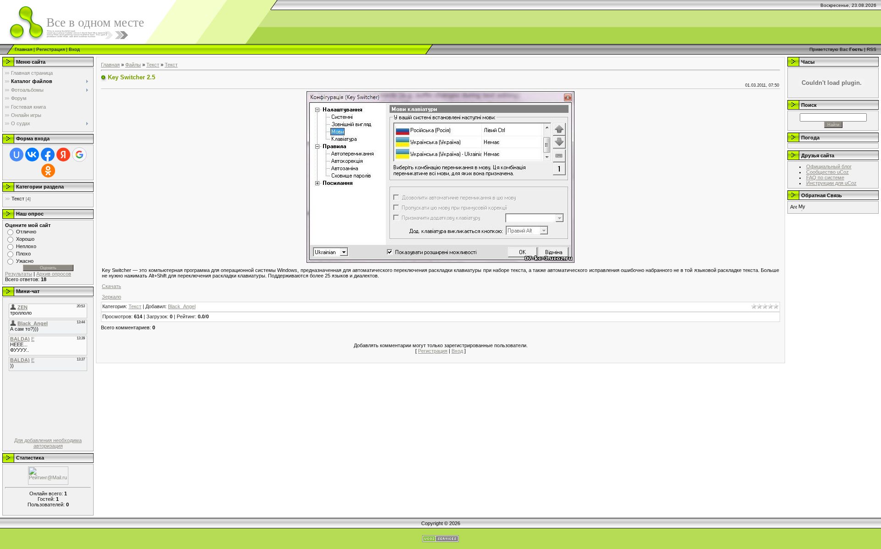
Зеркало (111, 296)
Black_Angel (181, 306)
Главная (23, 49)
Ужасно (24, 261)
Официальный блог (829, 166)
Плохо (23, 253)
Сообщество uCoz (827, 172)
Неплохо (26, 246)
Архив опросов (53, 274)
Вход (74, 49)
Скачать (111, 286)
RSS (871, 49)
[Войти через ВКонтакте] (32, 154)
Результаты (18, 274)
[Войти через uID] (16, 154)
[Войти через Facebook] (48, 154)
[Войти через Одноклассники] (48, 170)
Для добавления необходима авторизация (48, 443)
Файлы (133, 64)
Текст (17, 198)
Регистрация (50, 49)
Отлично (26, 231)
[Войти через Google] (79, 154)
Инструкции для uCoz (831, 183)
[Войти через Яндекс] (63, 154)
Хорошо (25, 239)
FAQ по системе (825, 177)
